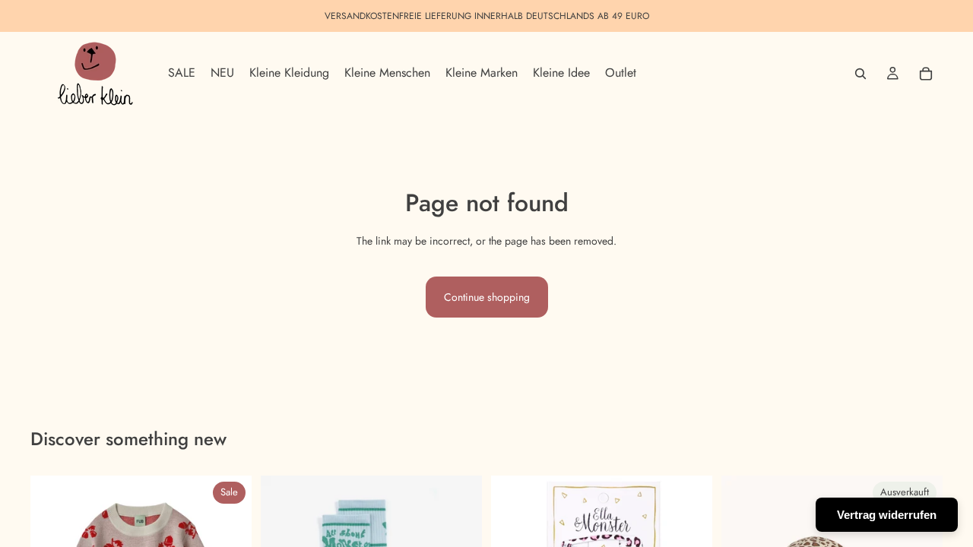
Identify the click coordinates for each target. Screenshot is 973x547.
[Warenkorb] (926, 73)
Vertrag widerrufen (887, 514)
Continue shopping (487, 297)
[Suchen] (860, 73)
